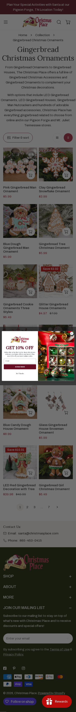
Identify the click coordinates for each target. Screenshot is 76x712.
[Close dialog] (71, 333)
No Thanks (20, 373)
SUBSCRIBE (20, 367)
